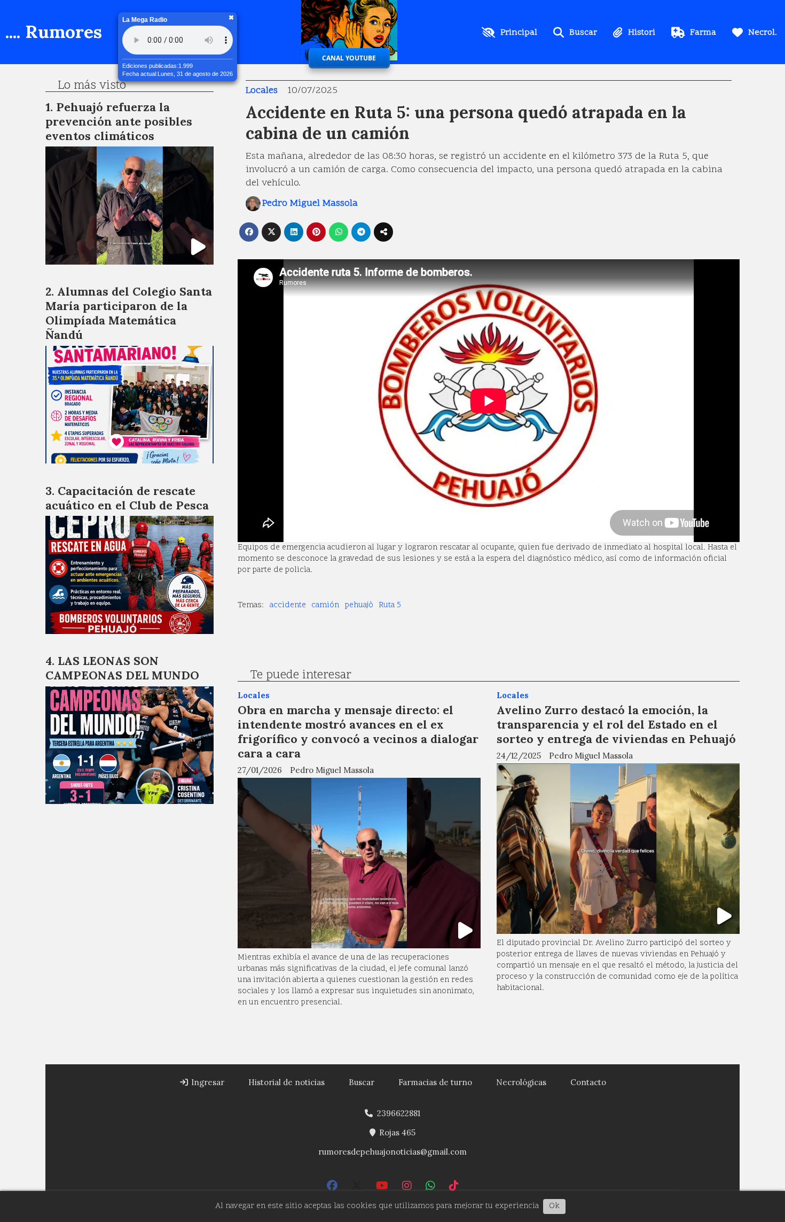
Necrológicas (521, 1082)
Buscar (583, 32)
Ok (554, 1206)
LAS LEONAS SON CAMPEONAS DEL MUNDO (122, 668)
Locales (262, 90)
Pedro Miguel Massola (310, 203)
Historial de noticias (286, 1082)
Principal (518, 32)
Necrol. (762, 32)
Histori (641, 32)
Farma (703, 32)
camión (325, 605)
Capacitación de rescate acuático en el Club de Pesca (127, 498)
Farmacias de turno (435, 1082)
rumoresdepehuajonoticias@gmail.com (392, 1152)
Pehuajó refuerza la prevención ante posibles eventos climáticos (118, 121)
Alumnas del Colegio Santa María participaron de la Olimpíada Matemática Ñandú (128, 313)
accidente (288, 605)
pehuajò (359, 605)
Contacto (588, 1082)
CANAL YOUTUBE (349, 58)
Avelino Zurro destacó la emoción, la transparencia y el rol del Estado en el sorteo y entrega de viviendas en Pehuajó (616, 724)
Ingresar (206, 1082)
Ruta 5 (390, 605)
